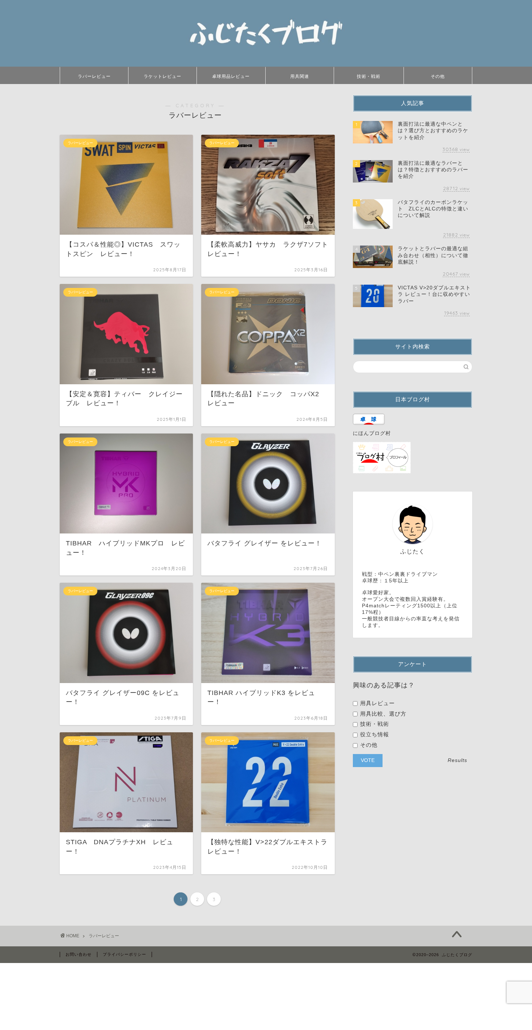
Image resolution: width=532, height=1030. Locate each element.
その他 (438, 76)
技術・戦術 (368, 76)
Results (457, 760)
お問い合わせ (79, 954)
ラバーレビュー (94, 76)
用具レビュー (376, 703)
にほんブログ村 (372, 433)
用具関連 (299, 76)
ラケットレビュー (162, 76)
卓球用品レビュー (231, 76)
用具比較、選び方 (382, 714)
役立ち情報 (373, 734)
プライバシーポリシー (124, 954)
